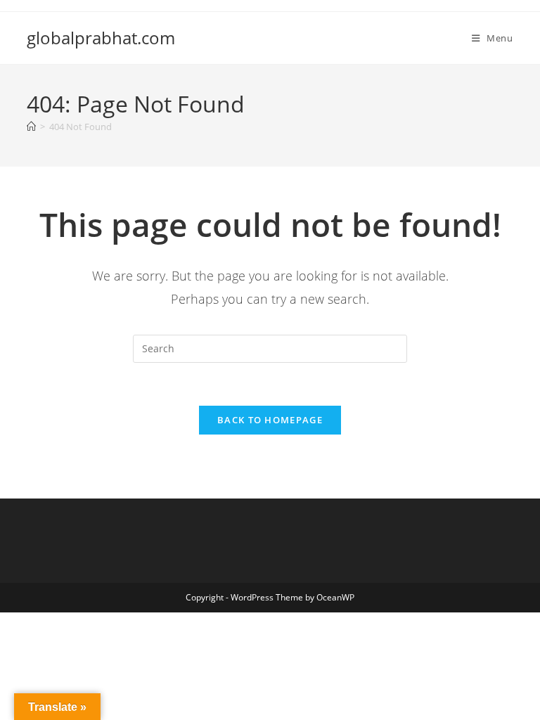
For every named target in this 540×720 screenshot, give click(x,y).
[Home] (31, 126)
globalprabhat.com (101, 37)
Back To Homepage (270, 419)
